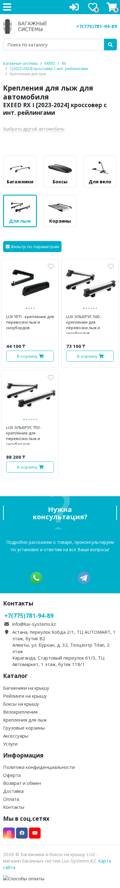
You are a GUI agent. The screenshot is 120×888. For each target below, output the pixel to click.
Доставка (13, 791)
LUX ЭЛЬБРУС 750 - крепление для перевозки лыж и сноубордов (24, 435)
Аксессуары (15, 736)
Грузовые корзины (24, 728)
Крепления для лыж (25, 720)
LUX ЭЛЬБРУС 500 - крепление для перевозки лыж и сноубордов (84, 324)
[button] (32, 246)
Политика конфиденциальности (39, 767)
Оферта (12, 775)
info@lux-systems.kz (34, 624)
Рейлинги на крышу (25, 696)
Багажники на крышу (26, 688)
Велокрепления (20, 712)
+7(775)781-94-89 (96, 26)
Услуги (10, 744)
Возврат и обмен (22, 783)
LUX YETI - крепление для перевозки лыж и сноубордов (30, 322)
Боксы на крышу (21, 704)
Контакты (13, 807)
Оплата (11, 799)
